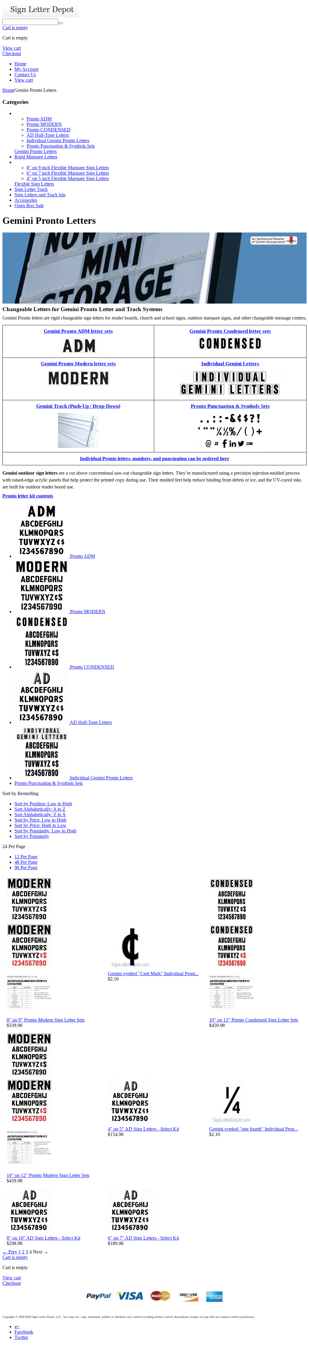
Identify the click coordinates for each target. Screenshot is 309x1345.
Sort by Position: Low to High (43, 803)
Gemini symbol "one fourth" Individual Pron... (253, 1128)
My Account (26, 69)
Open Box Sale (29, 205)
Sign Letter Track (31, 189)
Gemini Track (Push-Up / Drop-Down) (78, 406)
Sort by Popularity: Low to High (45, 830)
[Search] (60, 23)
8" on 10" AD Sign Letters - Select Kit (43, 1237)
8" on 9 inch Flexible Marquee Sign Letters (68, 167)
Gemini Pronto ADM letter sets (78, 331)
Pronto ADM (39, 118)
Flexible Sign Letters (34, 183)
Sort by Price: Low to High (40, 819)
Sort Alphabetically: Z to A (40, 814)
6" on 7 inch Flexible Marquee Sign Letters (68, 173)
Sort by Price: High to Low (40, 825)
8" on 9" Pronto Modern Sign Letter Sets (45, 1019)
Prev (9, 1251)
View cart (11, 48)
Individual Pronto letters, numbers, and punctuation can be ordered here (154, 458)
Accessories (25, 200)
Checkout (11, 53)
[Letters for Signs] (40, 15)
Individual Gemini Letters (230, 364)
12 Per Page (25, 856)
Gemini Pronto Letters (35, 151)
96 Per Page (25, 867)
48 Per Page (25, 862)
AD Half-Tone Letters (48, 135)
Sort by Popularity (31, 836)
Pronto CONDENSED (49, 129)
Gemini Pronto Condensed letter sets (230, 331)
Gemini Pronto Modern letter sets (78, 364)
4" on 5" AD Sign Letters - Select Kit (143, 1128)
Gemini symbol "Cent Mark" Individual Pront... (153, 973)
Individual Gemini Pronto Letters (58, 140)
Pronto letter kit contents (27, 495)
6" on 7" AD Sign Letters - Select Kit (143, 1237)
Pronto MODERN (44, 124)
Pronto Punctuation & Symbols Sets (61, 145)
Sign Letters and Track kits (39, 194)
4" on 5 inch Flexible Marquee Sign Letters (68, 178)
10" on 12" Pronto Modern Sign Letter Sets (48, 1175)
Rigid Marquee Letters (35, 156)
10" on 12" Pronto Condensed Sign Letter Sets (253, 1019)
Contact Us (25, 74)
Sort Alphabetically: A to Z (39, 809)
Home (20, 63)
